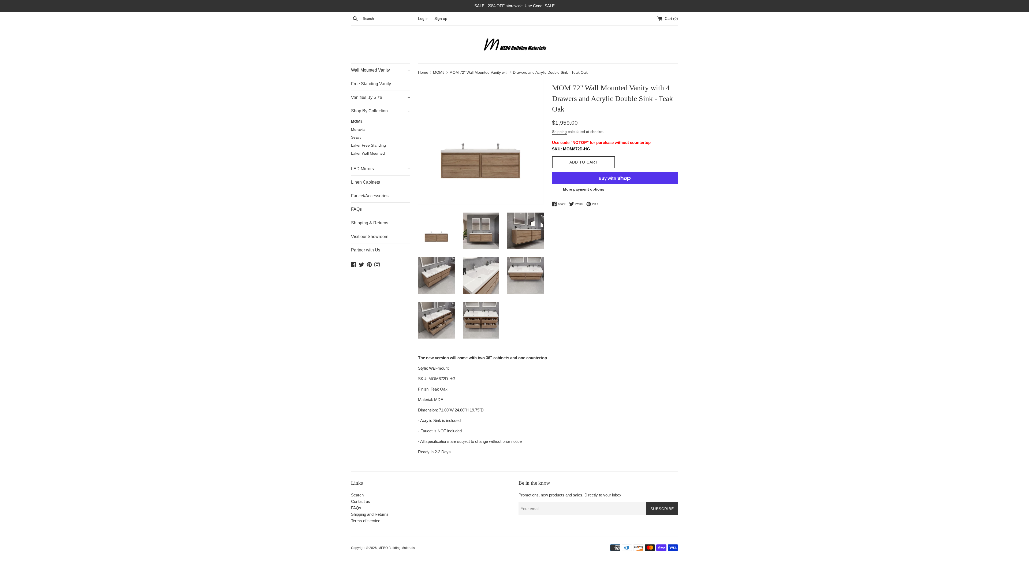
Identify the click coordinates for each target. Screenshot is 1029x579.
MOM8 (357, 122)
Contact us (360, 501)
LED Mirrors (380, 168)
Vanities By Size (380, 97)
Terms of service (365, 520)
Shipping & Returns (369, 223)
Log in (423, 19)
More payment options (583, 189)
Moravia (358, 130)
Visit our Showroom (369, 236)
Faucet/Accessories (370, 196)
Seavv (356, 137)
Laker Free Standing (368, 145)
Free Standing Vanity (380, 83)
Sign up (440, 19)
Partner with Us (365, 250)
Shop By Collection (380, 111)
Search (357, 495)
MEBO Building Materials (396, 548)
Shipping (559, 131)
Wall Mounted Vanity (380, 70)
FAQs (356, 209)
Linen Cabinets (365, 182)
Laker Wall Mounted (368, 153)
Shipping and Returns (370, 514)
